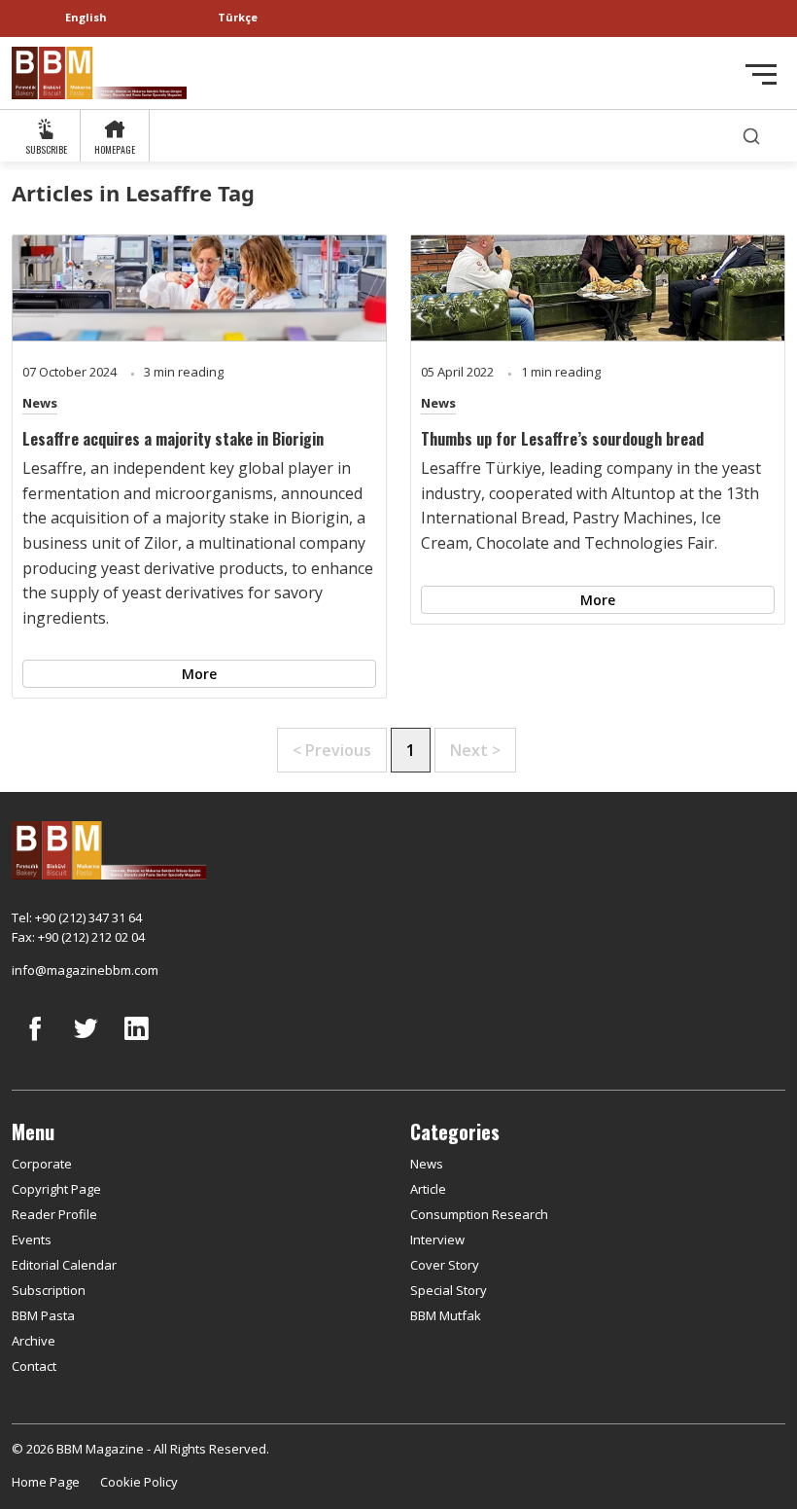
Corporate (42, 1163)
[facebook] (35, 1043)
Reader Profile (54, 1214)
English (86, 17)
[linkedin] (136, 1043)
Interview (437, 1239)
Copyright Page (56, 1189)
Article (428, 1189)
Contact (34, 1366)
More (199, 674)
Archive (33, 1340)
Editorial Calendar (64, 1265)
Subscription (49, 1290)
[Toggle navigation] (761, 74)
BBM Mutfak (445, 1315)
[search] (751, 136)
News (39, 403)
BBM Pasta (43, 1315)
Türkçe (238, 17)
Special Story (448, 1290)
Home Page (46, 1482)
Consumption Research (479, 1214)
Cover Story (444, 1265)
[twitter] (85, 1043)
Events (32, 1239)
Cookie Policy (139, 1482)
